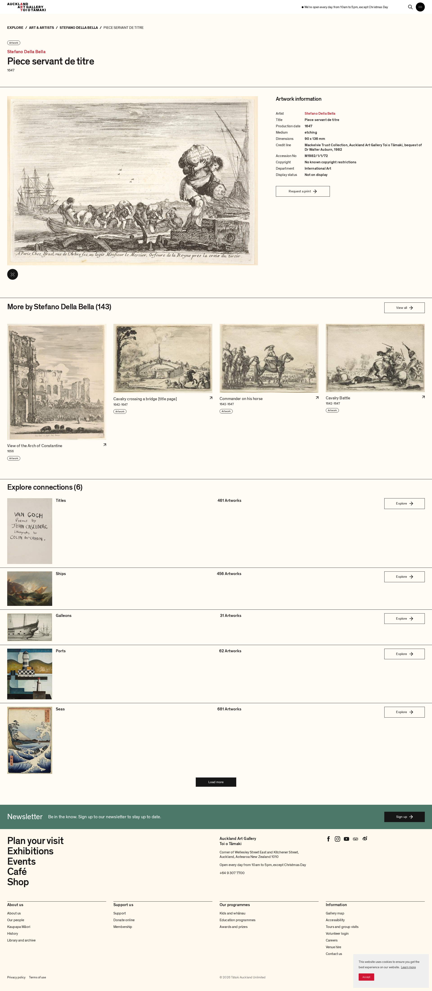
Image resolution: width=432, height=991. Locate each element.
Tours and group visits (342, 926)
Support (119, 913)
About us (14, 913)
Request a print (300, 191)
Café (17, 871)
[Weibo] (364, 839)
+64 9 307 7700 (232, 873)
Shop (18, 882)
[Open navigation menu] (420, 6)
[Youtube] (346, 839)
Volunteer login (337, 933)
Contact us (334, 953)
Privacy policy (16, 977)
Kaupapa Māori (18, 926)
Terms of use (37, 977)
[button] (56, 392)
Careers (332, 940)
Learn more (408, 967)
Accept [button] (366, 977)
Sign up (401, 816)
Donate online (124, 920)
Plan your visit (35, 840)
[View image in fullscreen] (12, 274)
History (12, 933)
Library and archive (21, 940)
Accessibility (335, 920)
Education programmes (237, 920)
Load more (216, 782)
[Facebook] (328, 839)
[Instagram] (337, 839)
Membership (122, 926)
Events (21, 861)
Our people (15, 920)
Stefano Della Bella (26, 52)
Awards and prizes (234, 926)
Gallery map (335, 913)
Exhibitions (30, 851)
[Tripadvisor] (355, 839)
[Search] (410, 6)
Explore (401, 503)
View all (401, 307)
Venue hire (333, 947)
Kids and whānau (232, 913)
